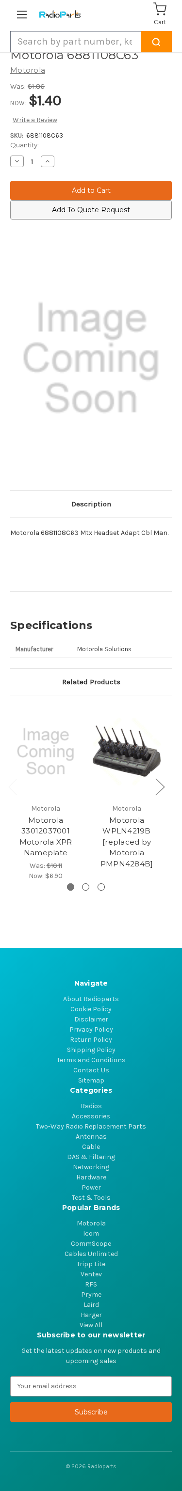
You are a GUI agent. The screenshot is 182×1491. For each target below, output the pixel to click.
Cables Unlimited (91, 1254)
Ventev (91, 1274)
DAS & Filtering (91, 1157)
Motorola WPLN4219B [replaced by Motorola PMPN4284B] (126, 842)
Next (159, 786)
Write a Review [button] (35, 120)
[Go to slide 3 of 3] (101, 887)
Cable (91, 1147)
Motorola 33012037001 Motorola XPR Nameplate (45, 837)
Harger (91, 1315)
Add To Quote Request (91, 209)
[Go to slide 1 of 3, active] (70, 887)
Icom (91, 1233)
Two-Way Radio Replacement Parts (91, 1126)
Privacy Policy (91, 1029)
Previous (12, 786)
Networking (91, 1167)
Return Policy (91, 1040)
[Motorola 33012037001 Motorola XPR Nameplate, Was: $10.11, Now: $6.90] (46, 752)
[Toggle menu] (23, 14)
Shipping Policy (91, 1050)
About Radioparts (91, 999)
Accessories (91, 1116)
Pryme (91, 1294)
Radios (91, 1106)
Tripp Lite (91, 1264)
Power (91, 1187)
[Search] (156, 41)
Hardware (91, 1177)
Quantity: (24, 145)
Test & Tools (91, 1197)
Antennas (91, 1136)
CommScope (91, 1244)
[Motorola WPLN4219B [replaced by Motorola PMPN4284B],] (127, 752)
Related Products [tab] (91, 681)
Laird (91, 1305)
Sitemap (91, 1080)
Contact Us (91, 1070)
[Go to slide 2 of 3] (85, 887)
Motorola (91, 1223)
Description (91, 504)
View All (91, 1325)
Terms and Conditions (91, 1060)
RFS (91, 1284)
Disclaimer (91, 1019)
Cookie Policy (91, 1009)
